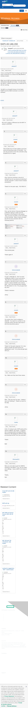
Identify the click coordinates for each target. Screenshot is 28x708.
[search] (11, 5)
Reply (3, 70)
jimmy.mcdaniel (16, 270)
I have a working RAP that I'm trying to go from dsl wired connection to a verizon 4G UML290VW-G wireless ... (16, 52)
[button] (26, 686)
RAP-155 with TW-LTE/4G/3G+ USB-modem (6, 542)
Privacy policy (5, 663)
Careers (3, 657)
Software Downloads (6, 680)
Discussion (14, 25)
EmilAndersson (7, 494)
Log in (21, 10)
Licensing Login (5, 682)
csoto (5, 505)
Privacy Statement (9, 696)
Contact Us (4, 659)
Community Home (5, 25)
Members (4, 27)
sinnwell (5, 517)
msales (16, 422)
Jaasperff (14, 66)
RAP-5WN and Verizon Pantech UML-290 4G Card (7, 514)
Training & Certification (7, 678)
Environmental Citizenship (7, 661)
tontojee (5, 545)
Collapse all (12, 40)
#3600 (2, 100)
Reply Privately (8, 70)
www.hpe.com (17, 645)
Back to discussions (6, 38)
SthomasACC (16, 459)
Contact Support (5, 676)
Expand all (5, 40)
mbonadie (6, 572)
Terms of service (5, 665)
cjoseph (15, 139)
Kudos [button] (25, 57)
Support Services (5, 674)
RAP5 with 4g (5, 503)
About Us (4, 655)
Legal (3, 667)
